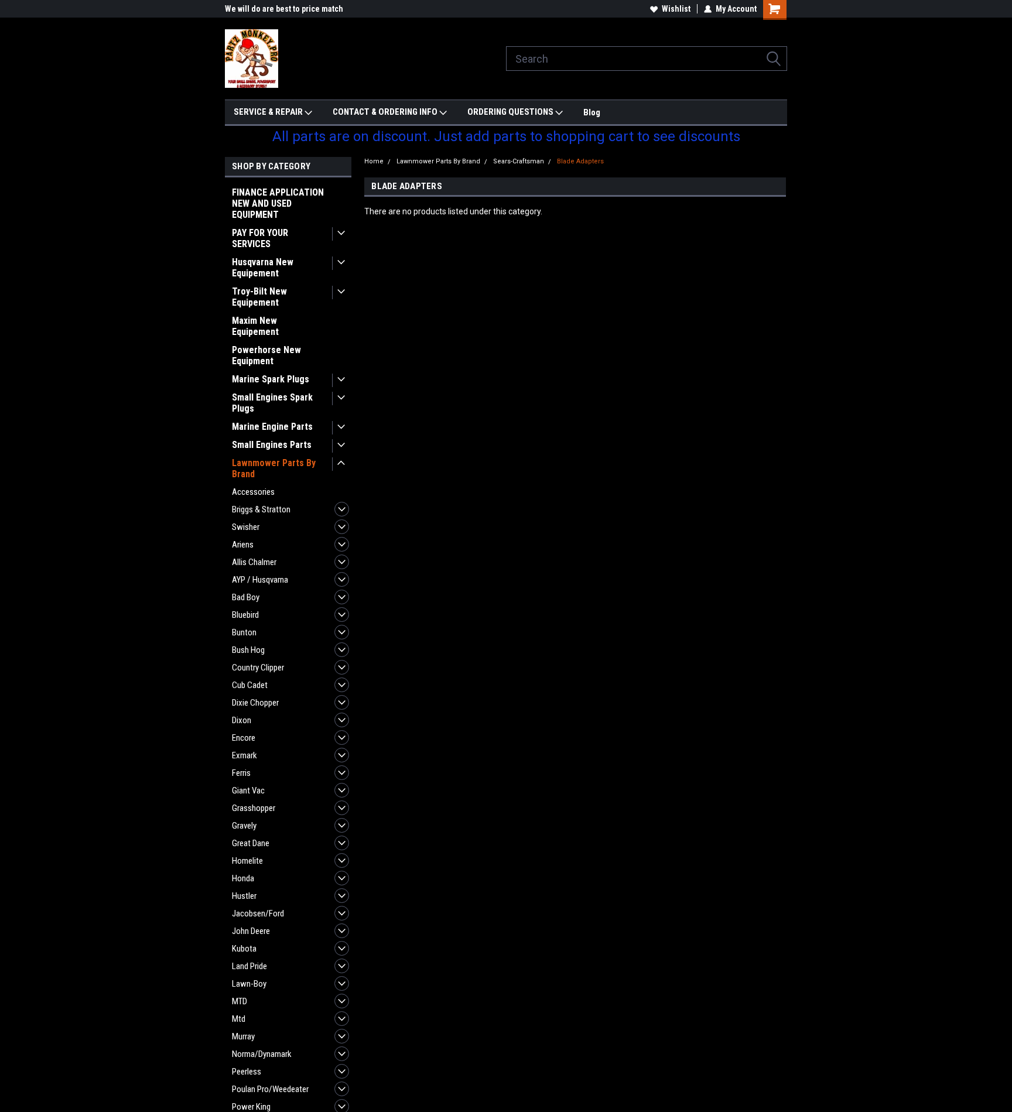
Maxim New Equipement (255, 326)
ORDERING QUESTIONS (511, 112)
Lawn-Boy (249, 983)
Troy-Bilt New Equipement (259, 297)
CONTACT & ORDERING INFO (386, 112)
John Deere (251, 931)
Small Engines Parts (272, 444)
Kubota (244, 948)
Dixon (241, 720)
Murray (243, 1036)
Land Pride (249, 966)
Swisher (245, 527)
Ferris (241, 773)
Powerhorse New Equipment (266, 355)
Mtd (238, 1019)
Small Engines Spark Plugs (272, 403)
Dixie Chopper (255, 702)
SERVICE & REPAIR (269, 112)
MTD (239, 1001)
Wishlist (676, 8)
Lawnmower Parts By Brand (274, 468)
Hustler (244, 896)
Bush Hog (248, 650)
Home (374, 161)
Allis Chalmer (254, 562)
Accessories (253, 492)
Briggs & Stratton (261, 509)
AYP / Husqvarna (260, 579)
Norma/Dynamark (262, 1054)
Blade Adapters (580, 161)
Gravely (244, 825)
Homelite (247, 861)
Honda (243, 878)
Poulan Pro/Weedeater (270, 1089)
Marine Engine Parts (272, 426)
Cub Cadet (250, 685)
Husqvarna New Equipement (262, 267)
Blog (591, 112)
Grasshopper (253, 808)
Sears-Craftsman (518, 161)
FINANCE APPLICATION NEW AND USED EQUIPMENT (278, 203)
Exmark (244, 755)
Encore (243, 738)
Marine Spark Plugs (270, 379)
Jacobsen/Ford (258, 913)
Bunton (244, 632)
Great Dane (250, 843)
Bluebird (245, 615)
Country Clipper (258, 667)
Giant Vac (248, 790)
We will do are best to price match (284, 8)
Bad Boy (245, 597)
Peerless (246, 1071)
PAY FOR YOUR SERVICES (260, 238)
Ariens (243, 544)
